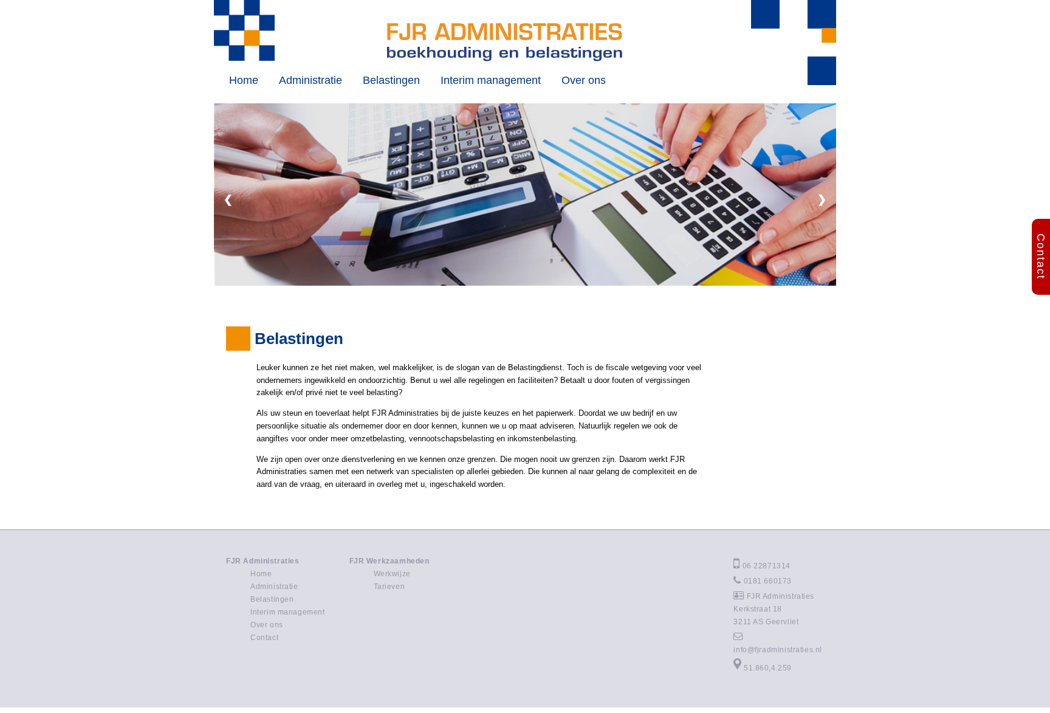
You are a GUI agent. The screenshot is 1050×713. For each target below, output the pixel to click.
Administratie (310, 80)
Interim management (491, 80)
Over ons (583, 80)
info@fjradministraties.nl (777, 649)
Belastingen (391, 80)
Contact (264, 637)
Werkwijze (392, 573)
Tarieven (389, 586)
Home (243, 80)
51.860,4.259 (768, 668)
